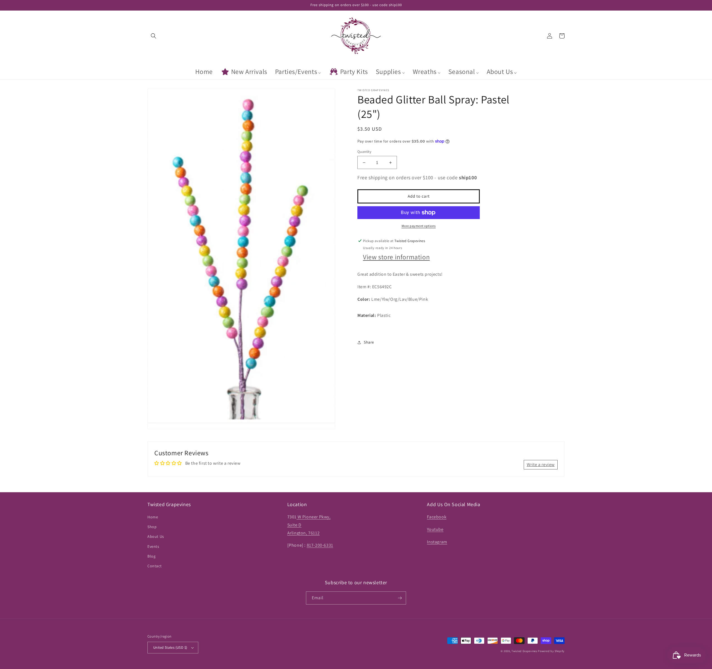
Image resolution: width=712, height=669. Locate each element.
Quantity (364, 151)
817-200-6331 (320, 545)
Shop (152, 526)
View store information (396, 257)
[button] (153, 36)
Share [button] (369, 342)
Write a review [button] (541, 464)
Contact (154, 565)
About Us (155, 536)
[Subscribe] (400, 598)
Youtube (435, 529)
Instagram (437, 542)
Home (152, 516)
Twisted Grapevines (524, 651)
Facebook (436, 517)
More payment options (419, 226)
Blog (151, 556)
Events (153, 546)
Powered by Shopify (551, 651)
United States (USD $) (170, 647)
